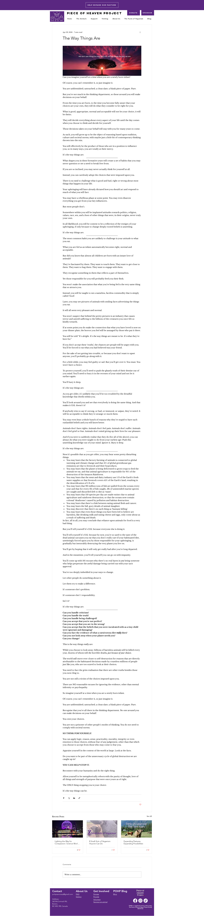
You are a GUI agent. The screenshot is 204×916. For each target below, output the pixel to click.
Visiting (78, 897)
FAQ (77, 894)
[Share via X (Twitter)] (69, 798)
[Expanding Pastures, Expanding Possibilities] (136, 829)
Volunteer (97, 900)
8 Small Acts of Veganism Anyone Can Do (99, 842)
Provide (96, 897)
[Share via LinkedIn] (74, 798)
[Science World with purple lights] (67, 829)
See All (149, 816)
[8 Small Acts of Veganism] (102, 829)
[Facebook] (135, 901)
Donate (96, 894)
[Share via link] (79, 798)
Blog (115, 894)
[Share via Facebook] (64, 798)
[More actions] (140, 32)
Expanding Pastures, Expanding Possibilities (133, 842)
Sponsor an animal (100, 902)
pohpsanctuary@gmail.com (62, 894)
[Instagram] (140, 901)
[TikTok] (146, 901)
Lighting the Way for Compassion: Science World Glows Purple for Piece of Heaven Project (67, 842)
